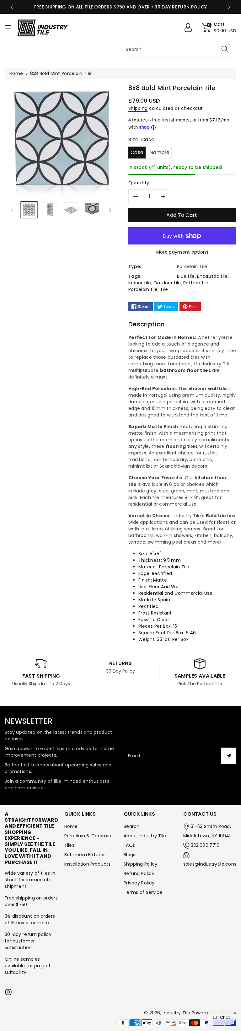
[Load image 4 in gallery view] (92, 210)
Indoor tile (139, 283)
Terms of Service (143, 892)
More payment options (182, 252)
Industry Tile (176, 1013)
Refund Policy (139, 873)
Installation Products (87, 864)
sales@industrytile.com (209, 864)
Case (137, 152)
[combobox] (178, 49)
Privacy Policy (139, 883)
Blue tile (186, 276)
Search (132, 826)
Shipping (137, 108)
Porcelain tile (143, 289)
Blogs (130, 854)
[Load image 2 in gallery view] (50, 210)
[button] (11, 28)
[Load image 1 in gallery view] (29, 210)
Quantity (138, 183)
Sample (160, 152)
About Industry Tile (145, 836)
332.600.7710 (205, 845)
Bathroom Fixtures (85, 854)
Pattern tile (196, 283)
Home (16, 73)
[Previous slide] (12, 7)
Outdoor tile (167, 283)
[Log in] (190, 28)
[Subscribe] (228, 756)
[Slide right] (110, 210)
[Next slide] (229, 7)
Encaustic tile (212, 276)
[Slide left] (12, 210)
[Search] (225, 49)
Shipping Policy (141, 864)
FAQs (129, 845)
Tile (164, 289)
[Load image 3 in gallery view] (71, 210)
